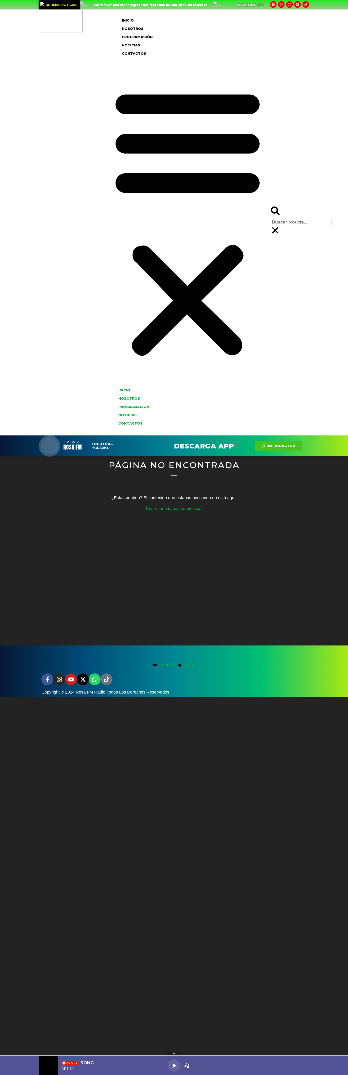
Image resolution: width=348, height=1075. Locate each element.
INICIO (128, 20)
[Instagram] (289, 4)
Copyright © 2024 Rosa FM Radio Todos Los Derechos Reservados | (106, 692)
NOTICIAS (131, 45)
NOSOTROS (132, 29)
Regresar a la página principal (174, 508)
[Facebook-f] (47, 679)
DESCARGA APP (204, 446)
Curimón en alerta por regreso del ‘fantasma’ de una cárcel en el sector (150, 5)
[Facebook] (273, 4)
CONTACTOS (134, 53)
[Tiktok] (306, 4)
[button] (187, 222)
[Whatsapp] (281, 4)
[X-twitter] (83, 679)
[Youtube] (297, 4)
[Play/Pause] (174, 1065)
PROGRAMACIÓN (137, 37)
